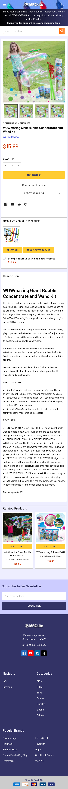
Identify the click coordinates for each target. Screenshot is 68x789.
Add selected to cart (38, 250)
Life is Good (41, 738)
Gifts (39, 681)
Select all (13, 250)
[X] (44, 653)
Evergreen (8, 760)
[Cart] (63, 4)
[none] (34, 71)
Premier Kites (10, 749)
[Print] (19, 204)
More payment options (34, 184)
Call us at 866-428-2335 (34, 644)
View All (39, 760)
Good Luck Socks (44, 755)
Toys (39, 692)
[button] (34, 193)
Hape (38, 749)
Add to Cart (17, 546)
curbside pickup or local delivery (46, 15)
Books (40, 709)
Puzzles (41, 703)
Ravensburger (10, 738)
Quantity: (9, 158)
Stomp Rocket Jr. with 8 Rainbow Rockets (31, 258)
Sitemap (7, 686)
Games (40, 698)
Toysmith (40, 743)
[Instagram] (37, 653)
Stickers (41, 715)
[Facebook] (6, 204)
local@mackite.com (54, 11)
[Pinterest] (26, 204)
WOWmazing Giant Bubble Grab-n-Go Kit (17, 554)
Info (5, 681)
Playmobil (8, 743)
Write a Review (11, 136)
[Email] (12, 204)
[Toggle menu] (4, 4)
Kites (40, 686)
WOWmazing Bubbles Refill (50, 552)
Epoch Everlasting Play (15, 755)
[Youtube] (31, 653)
